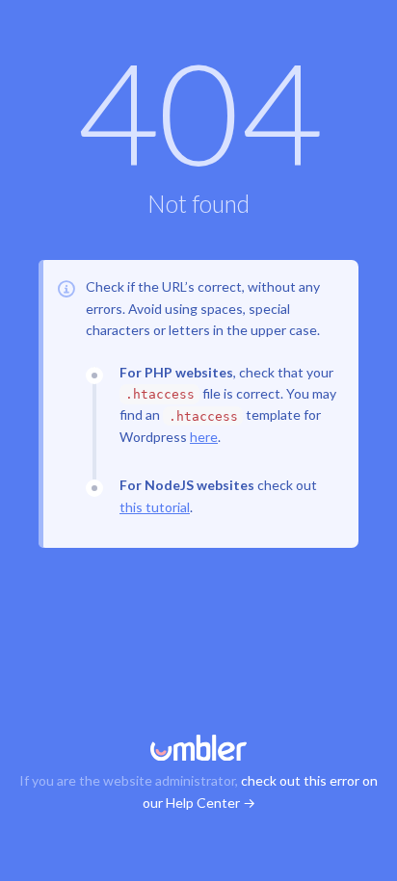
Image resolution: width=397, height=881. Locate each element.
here (204, 436)
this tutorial (154, 507)
